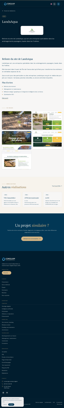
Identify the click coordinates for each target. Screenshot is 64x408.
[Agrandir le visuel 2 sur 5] (47, 120)
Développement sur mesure (9, 336)
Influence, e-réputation (8, 314)
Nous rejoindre (5, 295)
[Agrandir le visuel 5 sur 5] (16, 160)
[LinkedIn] (3, 392)
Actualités (4, 351)
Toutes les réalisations (9, 11)
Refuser (5, 404)
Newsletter (4, 370)
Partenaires (5, 290)
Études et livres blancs (7, 357)
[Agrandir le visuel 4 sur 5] (47, 140)
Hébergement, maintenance (9, 338)
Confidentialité (48, 402)
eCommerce (5, 330)
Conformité (5, 341)
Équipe (3, 287)
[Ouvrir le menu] (58, 4)
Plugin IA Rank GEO (6, 359)
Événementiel (5, 316)
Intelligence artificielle (7, 309)
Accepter (11, 404)
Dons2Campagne (6, 362)
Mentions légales (39, 402)
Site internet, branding (7, 322)
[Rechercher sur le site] (54, 4)
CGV (54, 402)
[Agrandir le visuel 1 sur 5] (16, 120)
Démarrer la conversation (30, 239)
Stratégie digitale (6, 306)
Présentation (5, 282)
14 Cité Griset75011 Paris (7, 387)
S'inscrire (6, 273)
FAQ (3, 354)
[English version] (51, 4)
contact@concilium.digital (10, 381)
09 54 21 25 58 (8, 384)
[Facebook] (7, 392)
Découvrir (5, 98)
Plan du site (59, 404)
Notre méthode (6, 284)
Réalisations (5, 373)
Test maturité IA (6, 365)
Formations (5, 343)
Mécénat (4, 292)
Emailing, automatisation (8, 327)
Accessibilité (59, 402)
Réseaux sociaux (6, 325)
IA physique (5, 311)
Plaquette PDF (5, 367)
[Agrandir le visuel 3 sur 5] (16, 140)
